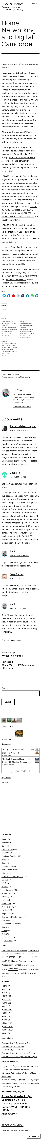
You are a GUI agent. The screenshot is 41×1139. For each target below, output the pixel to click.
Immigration (6, 866)
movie (9, 960)
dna (16, 954)
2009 (7, 1010)
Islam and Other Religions (12, 876)
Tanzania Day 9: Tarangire (12, 1050)
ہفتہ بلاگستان (4, 976)
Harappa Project (11, 924)
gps (17, 957)
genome (4, 957)
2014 (6, 993)
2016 (6, 989)
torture (3, 973)
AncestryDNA (9, 1113)
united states (24, 973)
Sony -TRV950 (28, 276)
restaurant (4, 969)
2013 (7, 996)
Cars (3, 846)
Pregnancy (6, 914)
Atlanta (4, 839)
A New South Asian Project (16, 1096)
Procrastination (12, 3)
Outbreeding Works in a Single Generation (21, 1083)
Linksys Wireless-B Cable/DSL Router (19, 209)
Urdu (3, 934)
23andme (5, 950)
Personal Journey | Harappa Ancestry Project (20, 1080)
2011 (7, 1003)
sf (27, 969)
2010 (6, 1006)
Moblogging (6, 893)
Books (4, 843)
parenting (30, 961)
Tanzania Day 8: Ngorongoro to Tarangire (19, 1053)
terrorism (37, 969)
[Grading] (10, 348)
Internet (16, 377)
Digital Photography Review (22, 157)
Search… (5, 688)
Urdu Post (8, 941)
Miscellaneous (7, 890)
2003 (8, 1030)
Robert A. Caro (7, 755)
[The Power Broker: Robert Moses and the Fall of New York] (37, 751)
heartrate (24, 957)
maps (3, 961)
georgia (12, 957)
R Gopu (4, 1073)
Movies (4, 897)
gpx (20, 957)
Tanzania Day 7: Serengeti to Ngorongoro (19, 1056)
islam (34, 957)
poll (22, 965)
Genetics (6, 920)
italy (37, 957)
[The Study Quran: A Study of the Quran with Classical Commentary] (37, 760)
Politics (4, 910)
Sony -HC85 (12, 273)
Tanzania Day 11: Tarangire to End (15, 1043)
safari (25, 969)
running (20, 969)
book (33, 950)
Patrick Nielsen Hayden (23, 426)
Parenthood (6, 903)
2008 (7, 1013)
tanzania (31, 969)
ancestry (14, 950)
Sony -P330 (29, 273)
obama (15, 961)
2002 (7, 1033)
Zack (12, 551)
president (27, 965)
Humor (4, 863)
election (20, 953)
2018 (7, 986)
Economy (5, 853)
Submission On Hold (13, 1099)
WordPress (23, 1130)
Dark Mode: (32, 1136)
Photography (25, 377)
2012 (7, 999)
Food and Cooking (9, 856)
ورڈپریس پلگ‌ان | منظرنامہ (11, 1066)
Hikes (3, 860)
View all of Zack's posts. (22, 407)
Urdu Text (7, 937)
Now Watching (31, 1066)
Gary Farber (16, 574)
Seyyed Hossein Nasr (9, 764)
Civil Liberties (7, 849)
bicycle (25, 950)
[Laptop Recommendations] (29, 329)
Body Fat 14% (14, 1087)
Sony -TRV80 (9, 276)
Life (3, 883)
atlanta (20, 950)
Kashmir (4, 880)
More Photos (6, 739)
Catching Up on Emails (14, 1103)
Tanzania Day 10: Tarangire (12, 1046)
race (32, 965)
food (31, 954)
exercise (27, 954)
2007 (7, 1016)
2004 (8, 1026)
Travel (4, 930)
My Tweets (6, 777)
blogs (29, 950)
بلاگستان (35, 973)
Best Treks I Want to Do (19, 1070)
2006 (7, 1020)
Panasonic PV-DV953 (16, 279)
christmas (3, 954)
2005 (7, 1023)
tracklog (9, 973)
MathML (4, 887)
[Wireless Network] (10, 329)
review (13, 969)
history (29, 957)
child (37, 950)
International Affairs (9, 870)
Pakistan (5, 900)
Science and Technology (11, 917)
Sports (4, 927)
